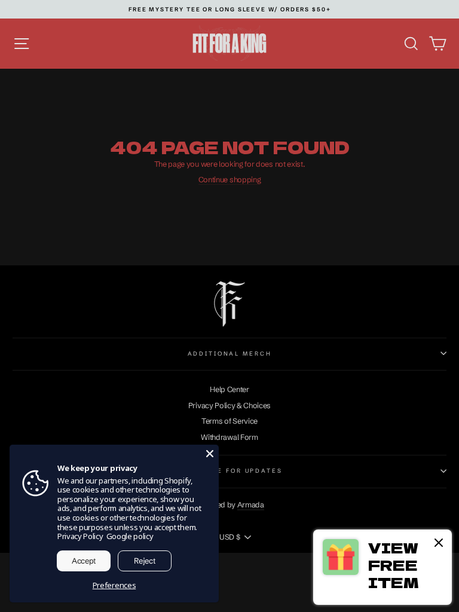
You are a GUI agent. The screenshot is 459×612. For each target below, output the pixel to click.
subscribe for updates (229, 470)
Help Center (229, 389)
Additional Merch (230, 353)
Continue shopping (229, 179)
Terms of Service (229, 421)
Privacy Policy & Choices (229, 405)
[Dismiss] (438, 543)
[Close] (210, 454)
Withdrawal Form (229, 437)
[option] (230, 9)
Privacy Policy (80, 536)
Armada (250, 504)
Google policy (130, 536)
